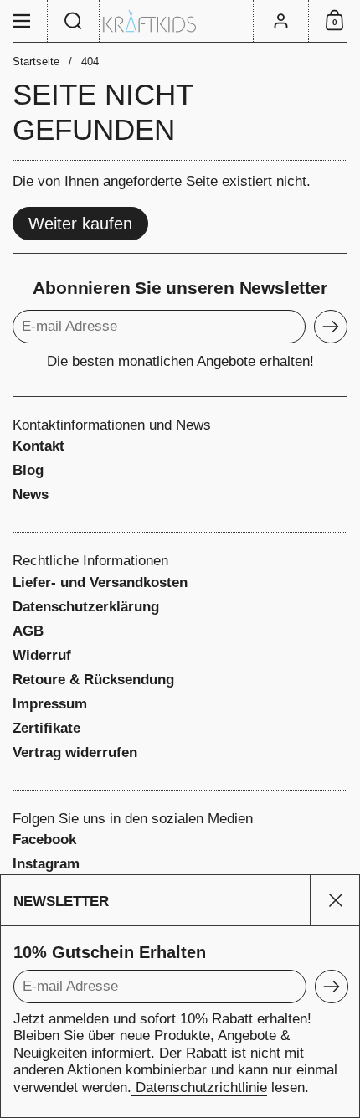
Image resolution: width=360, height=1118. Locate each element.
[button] (74, 21)
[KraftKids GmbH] (180, 21)
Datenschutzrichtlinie (199, 1087)
